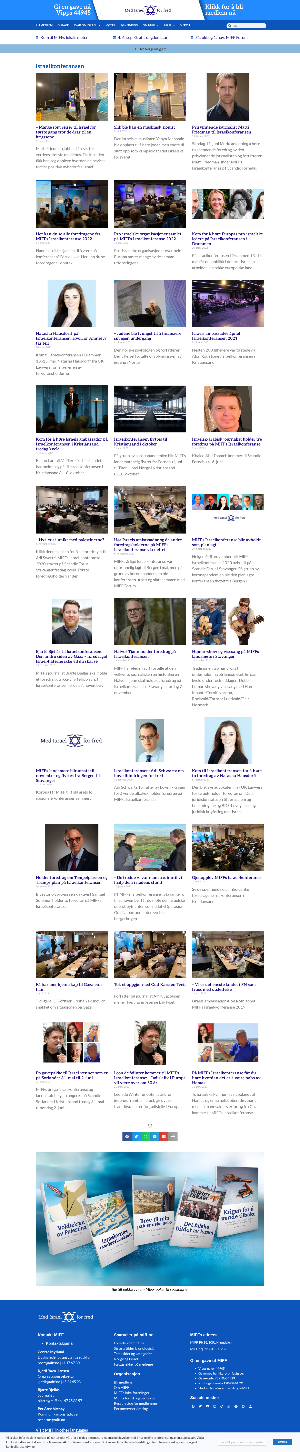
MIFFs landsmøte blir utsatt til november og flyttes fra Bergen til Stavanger (68, 775)
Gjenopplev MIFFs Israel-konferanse (226, 877)
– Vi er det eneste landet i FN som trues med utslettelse (224, 987)
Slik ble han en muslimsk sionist (144, 127)
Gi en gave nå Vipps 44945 (72, 10)
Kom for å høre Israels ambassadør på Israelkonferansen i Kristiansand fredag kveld (72, 444)
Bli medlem (44, 25)
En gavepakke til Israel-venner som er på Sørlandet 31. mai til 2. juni (72, 1075)
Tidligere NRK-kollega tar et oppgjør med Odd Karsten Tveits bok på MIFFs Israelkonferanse (70, 1183)
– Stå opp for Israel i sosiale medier (147, 1355)
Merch (185, 25)
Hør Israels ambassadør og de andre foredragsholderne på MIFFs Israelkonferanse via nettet (148, 545)
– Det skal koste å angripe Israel (66, 1272)
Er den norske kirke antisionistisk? (69, 1355)
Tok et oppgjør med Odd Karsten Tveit (150, 984)
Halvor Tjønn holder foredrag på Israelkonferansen (145, 654)
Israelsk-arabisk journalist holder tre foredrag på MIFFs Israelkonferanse (227, 442)
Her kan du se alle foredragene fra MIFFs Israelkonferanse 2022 (68, 236)
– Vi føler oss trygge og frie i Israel (146, 1272)
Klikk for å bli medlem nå (224, 10)
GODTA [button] (282, 1442)
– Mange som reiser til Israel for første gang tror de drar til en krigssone (66, 132)
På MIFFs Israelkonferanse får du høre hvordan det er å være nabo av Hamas (226, 1078)
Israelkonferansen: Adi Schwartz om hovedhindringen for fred (149, 773)
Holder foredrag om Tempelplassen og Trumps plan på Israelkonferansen (72, 880)
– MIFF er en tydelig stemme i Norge (226, 1355)
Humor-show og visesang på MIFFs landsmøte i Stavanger (225, 654)
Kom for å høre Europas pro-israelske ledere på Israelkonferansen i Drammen (227, 239)
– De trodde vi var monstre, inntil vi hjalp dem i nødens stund (148, 880)
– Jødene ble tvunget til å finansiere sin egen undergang (147, 336)
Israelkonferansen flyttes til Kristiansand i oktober (140, 442)
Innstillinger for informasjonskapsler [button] (242, 1442)
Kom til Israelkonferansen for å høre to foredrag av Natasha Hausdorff (227, 773)
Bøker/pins (129, 25)
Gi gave (63, 25)
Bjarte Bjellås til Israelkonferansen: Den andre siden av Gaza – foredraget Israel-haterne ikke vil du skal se (71, 656)
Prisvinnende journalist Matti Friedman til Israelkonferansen (221, 130)
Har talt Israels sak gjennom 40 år (224, 1272)
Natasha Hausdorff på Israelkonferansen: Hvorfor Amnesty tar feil (71, 338)
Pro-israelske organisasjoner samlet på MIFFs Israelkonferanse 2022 (147, 236)
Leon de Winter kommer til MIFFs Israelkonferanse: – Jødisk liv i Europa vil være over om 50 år (150, 1078)
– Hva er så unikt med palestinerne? (70, 540)
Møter (111, 25)
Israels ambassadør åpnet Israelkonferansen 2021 (216, 336)
